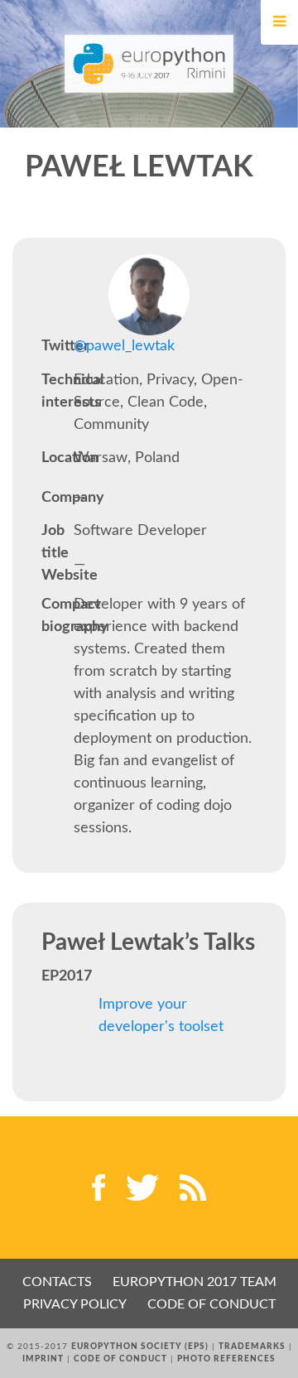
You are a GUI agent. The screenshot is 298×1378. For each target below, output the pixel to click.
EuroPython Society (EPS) (140, 1346)
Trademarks (252, 1346)
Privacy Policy (75, 1304)
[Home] (149, 63)
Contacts (57, 1282)
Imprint (43, 1359)
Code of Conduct (211, 1304)
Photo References (226, 1359)
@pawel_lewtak (124, 346)
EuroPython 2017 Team (194, 1282)
